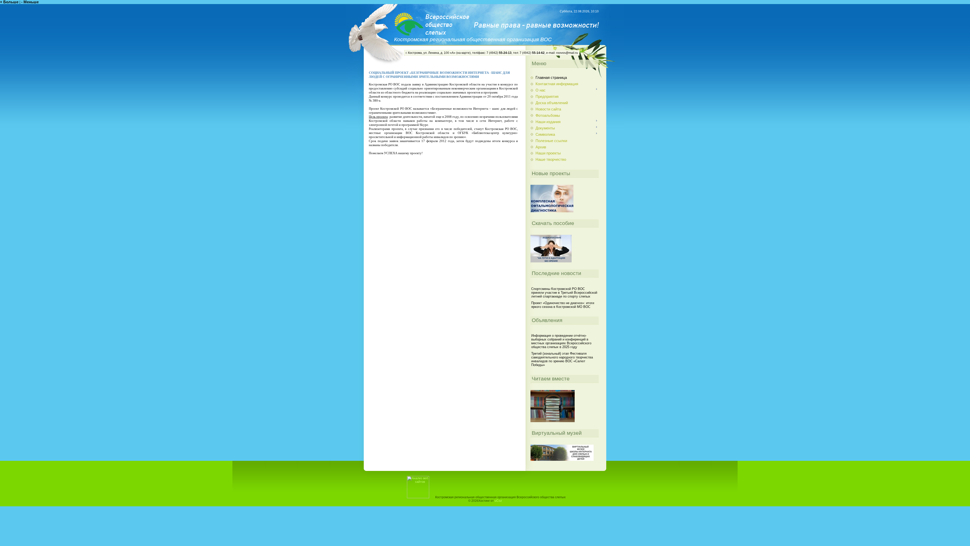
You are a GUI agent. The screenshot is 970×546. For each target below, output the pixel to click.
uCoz (498, 501)
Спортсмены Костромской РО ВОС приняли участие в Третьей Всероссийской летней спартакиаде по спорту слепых (564, 292)
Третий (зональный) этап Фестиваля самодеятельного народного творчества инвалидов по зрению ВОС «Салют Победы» (562, 359)
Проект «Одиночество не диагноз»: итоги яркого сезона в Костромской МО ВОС (562, 305)
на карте (463, 53)
